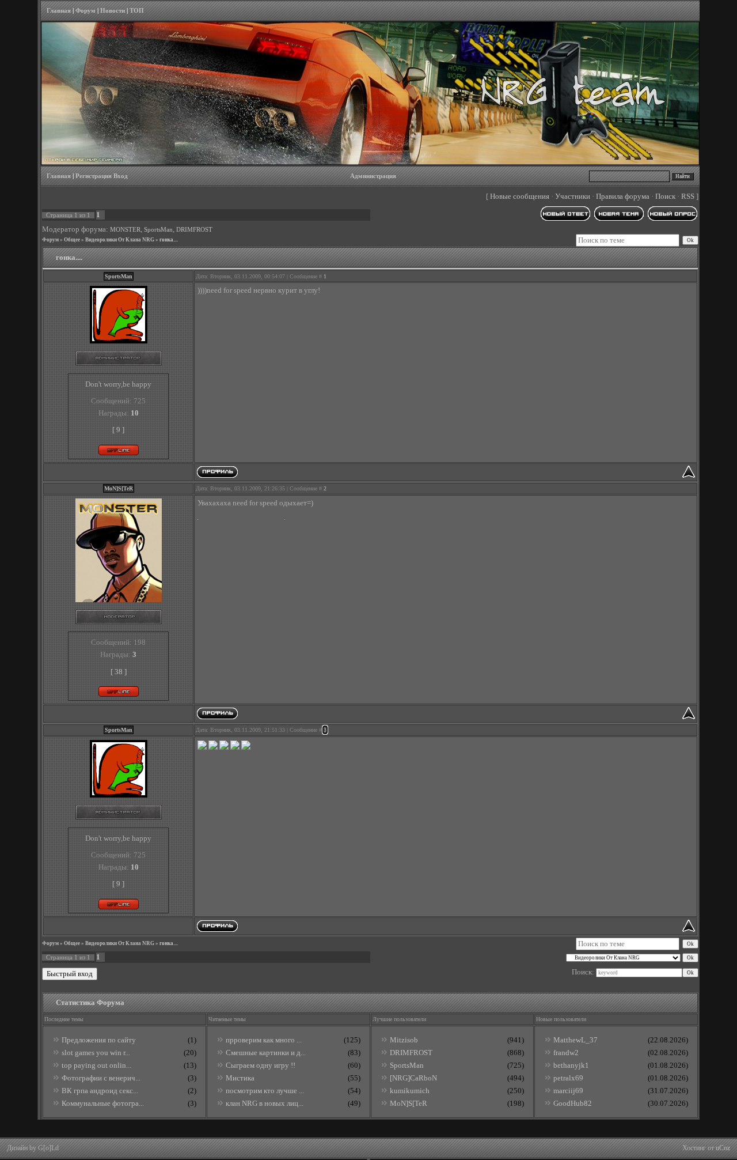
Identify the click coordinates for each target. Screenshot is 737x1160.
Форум (85, 10)
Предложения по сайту (99, 1040)
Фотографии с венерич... (101, 1078)
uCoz (723, 1148)
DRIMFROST (194, 229)
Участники (572, 196)
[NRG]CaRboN (413, 1078)
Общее (72, 240)
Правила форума (622, 196)
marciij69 (568, 1090)
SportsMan (158, 229)
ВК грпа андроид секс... (100, 1090)
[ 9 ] (118, 429)
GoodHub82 (572, 1103)
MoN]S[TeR (408, 1103)
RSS (687, 196)
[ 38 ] (119, 671)
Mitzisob (404, 1040)
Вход (120, 176)
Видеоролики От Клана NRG (119, 240)
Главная (59, 10)
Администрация (373, 176)
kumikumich (410, 1090)
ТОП (137, 10)
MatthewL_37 (575, 1040)
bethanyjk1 (571, 1065)
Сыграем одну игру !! (260, 1065)
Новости (112, 10)
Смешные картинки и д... (266, 1052)
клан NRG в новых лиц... (264, 1103)
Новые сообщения (519, 196)
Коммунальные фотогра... (103, 1103)
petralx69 (568, 1078)
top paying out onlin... (96, 1065)
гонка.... (168, 240)
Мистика (240, 1078)
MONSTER (125, 229)
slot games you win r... (96, 1052)
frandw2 (566, 1052)
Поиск (665, 196)
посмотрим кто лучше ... (265, 1090)
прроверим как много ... (264, 1040)
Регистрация (93, 176)
